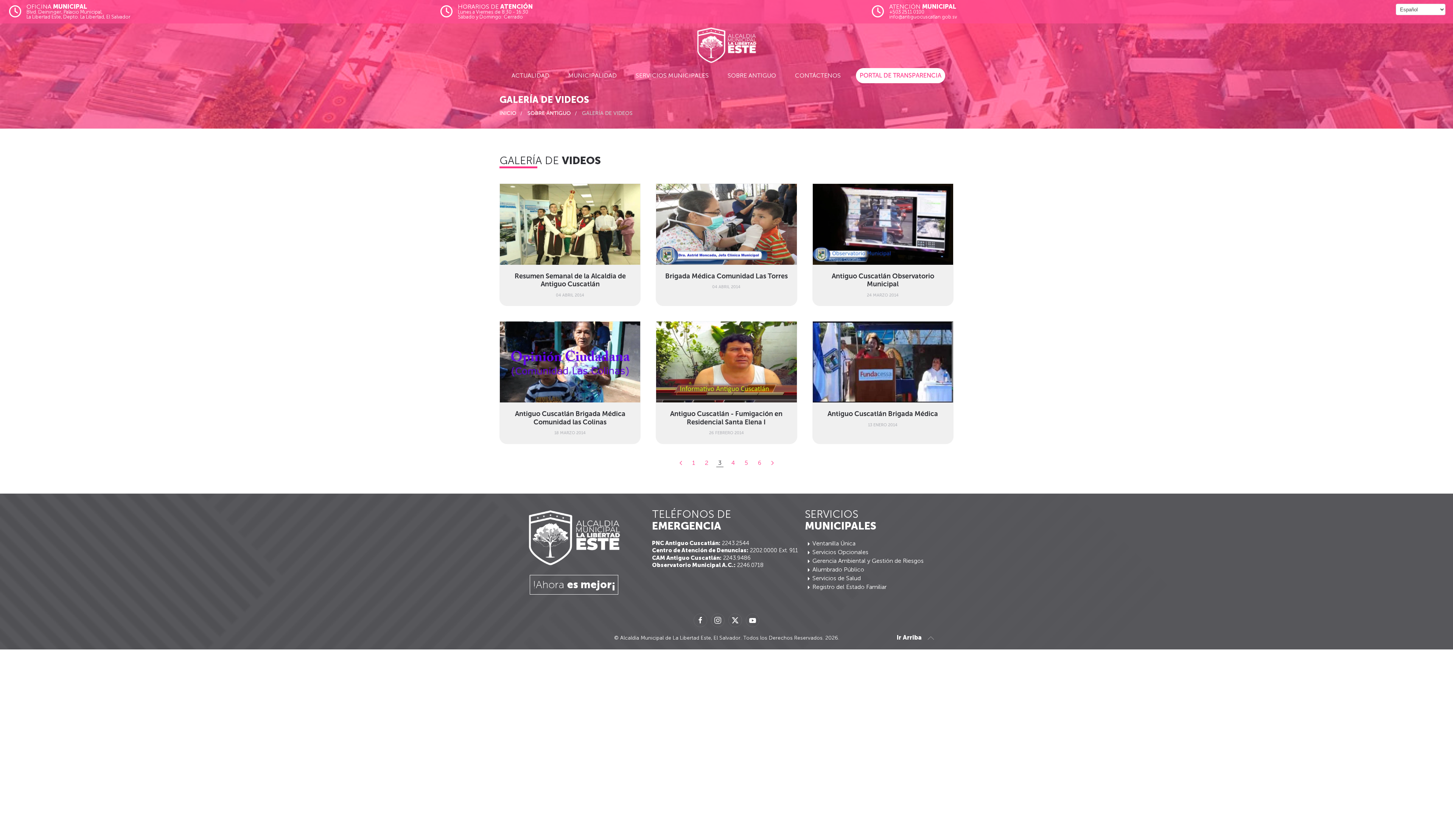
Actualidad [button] (530, 75)
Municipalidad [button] (592, 75)
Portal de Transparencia (900, 75)
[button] (931, 638)
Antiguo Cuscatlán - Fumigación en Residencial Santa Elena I (726, 418)
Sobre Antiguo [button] (752, 75)
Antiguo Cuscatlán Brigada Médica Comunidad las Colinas (570, 418)
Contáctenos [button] (818, 75)
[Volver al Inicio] (726, 45)
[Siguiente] (772, 463)
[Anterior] (681, 463)
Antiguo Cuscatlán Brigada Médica (883, 414)
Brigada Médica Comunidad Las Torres (726, 276)
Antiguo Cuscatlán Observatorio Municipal (883, 280)
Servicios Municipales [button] (672, 75)
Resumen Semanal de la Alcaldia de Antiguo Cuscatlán (570, 280)
